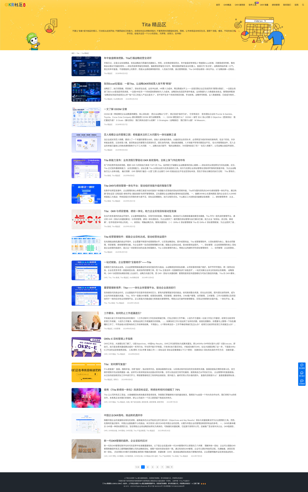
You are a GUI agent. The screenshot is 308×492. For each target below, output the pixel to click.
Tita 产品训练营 (139, 431)
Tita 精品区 (108, 73)
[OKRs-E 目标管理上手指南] (86, 347)
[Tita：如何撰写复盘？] (86, 372)
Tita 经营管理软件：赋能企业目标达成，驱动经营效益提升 (135, 236)
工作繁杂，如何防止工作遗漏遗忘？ (123, 313)
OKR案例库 (129, 456)
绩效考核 (160, 402)
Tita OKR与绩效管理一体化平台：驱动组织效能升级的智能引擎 (138, 185)
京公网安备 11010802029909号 (173, 486)
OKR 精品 (112, 354)
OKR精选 (227, 5)
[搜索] (303, 4)
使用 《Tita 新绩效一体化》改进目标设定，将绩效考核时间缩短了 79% (142, 389)
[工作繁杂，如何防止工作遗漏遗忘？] (86, 321)
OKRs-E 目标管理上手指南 (118, 338)
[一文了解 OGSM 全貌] (86, 117)
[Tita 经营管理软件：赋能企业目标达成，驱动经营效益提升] (86, 245)
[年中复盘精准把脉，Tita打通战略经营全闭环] (86, 66)
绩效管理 (276, 5)
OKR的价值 (112, 431)
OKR (105, 277)
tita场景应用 (118, 99)
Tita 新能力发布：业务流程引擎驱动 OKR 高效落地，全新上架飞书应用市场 (144, 160)
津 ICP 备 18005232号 (155, 486)
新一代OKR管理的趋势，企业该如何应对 (125, 440)
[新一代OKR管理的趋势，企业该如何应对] (86, 449)
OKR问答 (129, 431)
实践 (128, 402)
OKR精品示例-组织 (151, 456)
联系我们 (287, 5)
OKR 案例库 (240, 5)
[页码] (171, 467)
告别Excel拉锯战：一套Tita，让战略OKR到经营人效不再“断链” (138, 83)
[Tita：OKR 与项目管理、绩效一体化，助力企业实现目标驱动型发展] (86, 219)
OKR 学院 (112, 456)
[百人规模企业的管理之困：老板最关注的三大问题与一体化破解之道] (86, 143)
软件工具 (252, 5)
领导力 (116, 379)
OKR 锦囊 (264, 5)
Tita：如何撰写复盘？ (116, 364)
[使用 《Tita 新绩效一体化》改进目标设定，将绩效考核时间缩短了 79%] (86, 398)
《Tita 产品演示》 (184, 481)
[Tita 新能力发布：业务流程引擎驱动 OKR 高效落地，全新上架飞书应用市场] (86, 168)
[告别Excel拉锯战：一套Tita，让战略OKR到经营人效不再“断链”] (86, 92)
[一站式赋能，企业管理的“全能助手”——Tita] (86, 270)
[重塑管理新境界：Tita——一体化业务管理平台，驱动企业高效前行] (86, 296)
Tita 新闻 (107, 175)
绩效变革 (145, 402)
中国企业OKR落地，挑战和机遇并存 (123, 415)
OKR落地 (121, 431)
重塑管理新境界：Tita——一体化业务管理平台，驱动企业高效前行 (140, 287)
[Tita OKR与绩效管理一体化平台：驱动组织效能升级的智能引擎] (86, 194)
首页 (218, 5)
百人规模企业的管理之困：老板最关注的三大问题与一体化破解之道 (140, 134)
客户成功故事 (136, 402)
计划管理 (116, 329)
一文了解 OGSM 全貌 (115, 109)
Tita (109, 277)
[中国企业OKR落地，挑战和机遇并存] (86, 423)
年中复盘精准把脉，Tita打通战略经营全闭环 (128, 58)
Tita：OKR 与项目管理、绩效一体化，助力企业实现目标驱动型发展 (140, 211)
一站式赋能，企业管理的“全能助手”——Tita (127, 262)
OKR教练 (120, 456)
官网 (296, 5)
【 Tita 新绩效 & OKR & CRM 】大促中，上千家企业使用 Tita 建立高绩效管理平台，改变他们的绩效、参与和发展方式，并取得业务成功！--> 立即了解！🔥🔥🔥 (154, 483)
